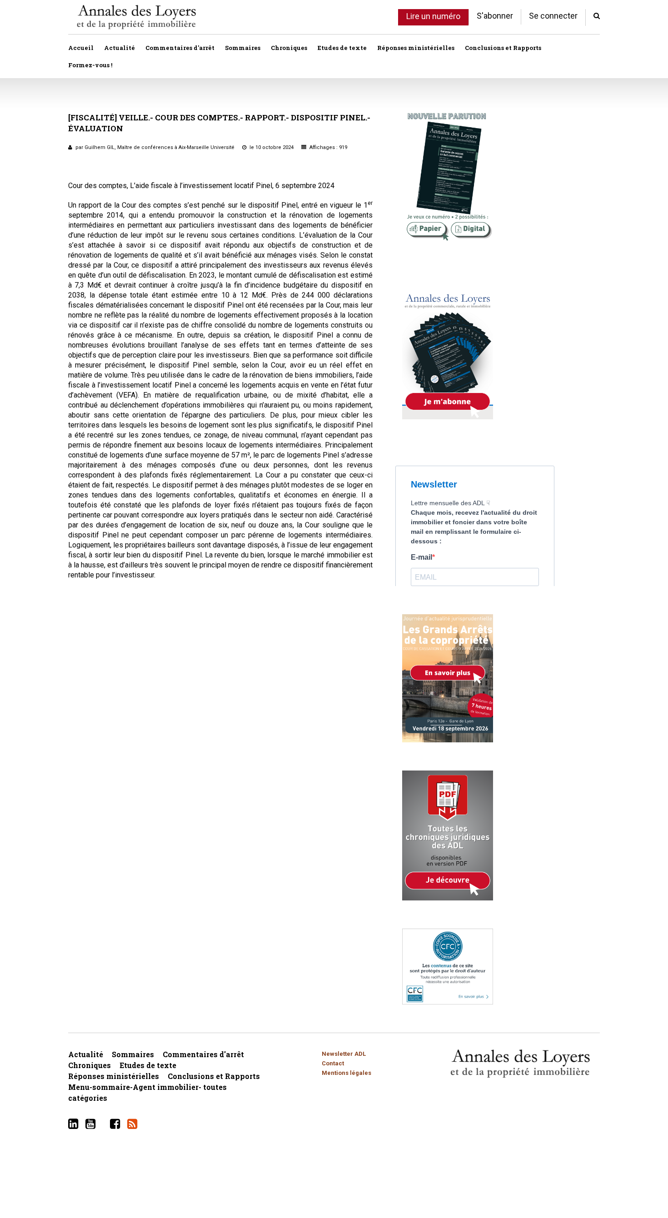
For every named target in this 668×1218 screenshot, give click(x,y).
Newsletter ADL (344, 1053)
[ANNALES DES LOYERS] (136, 17)
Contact (333, 1063)
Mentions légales (346, 1072)
